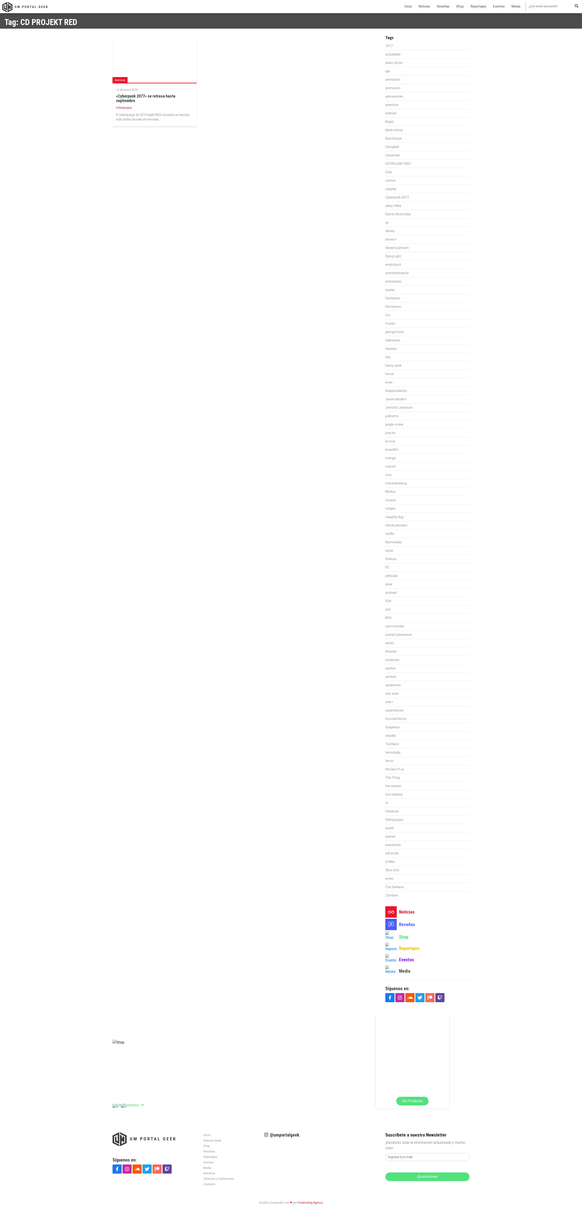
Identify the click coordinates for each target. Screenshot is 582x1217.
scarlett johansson (398, 634)
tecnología (392, 752)
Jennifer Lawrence (398, 407)
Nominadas (393, 542)
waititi (389, 828)
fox (387, 315)
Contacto (209, 1184)
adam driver (394, 63)
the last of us (394, 769)
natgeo (390, 508)
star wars (392, 693)
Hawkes (391, 349)
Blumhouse (393, 138)
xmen (389, 878)
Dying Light (393, 256)
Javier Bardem (395, 399)
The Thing (392, 777)
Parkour (391, 559)
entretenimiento (397, 273)
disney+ (390, 239)
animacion (392, 88)
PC (387, 567)
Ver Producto (301, 1101)
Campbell (392, 147)
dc (387, 222)
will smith (392, 853)
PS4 (388, 601)
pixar (388, 584)
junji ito (390, 433)
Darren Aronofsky (398, 214)
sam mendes (394, 626)
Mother (390, 491)
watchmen (393, 845)
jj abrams (392, 416)
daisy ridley (393, 206)
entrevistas (393, 281)
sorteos (390, 677)
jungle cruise (394, 424)
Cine (388, 172)
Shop (460, 6)
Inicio (408, 6)
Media (516, 6)
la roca (390, 441)
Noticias (424, 6)
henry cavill (393, 365)
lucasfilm (391, 449)
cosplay (390, 189)
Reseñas (443, 6)
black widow (394, 130)
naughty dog (394, 517)
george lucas (394, 332)
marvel (390, 466)
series (389, 643)
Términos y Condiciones (218, 1178)
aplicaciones (394, 96)
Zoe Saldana (394, 887)
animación (392, 79)
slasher (390, 668)
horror (389, 374)
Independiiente (396, 391)
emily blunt (393, 264)
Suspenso (392, 727)
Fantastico (392, 298)
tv (386, 803)
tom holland (393, 794)
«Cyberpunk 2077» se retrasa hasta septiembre (145, 98)
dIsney (390, 231)
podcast (391, 592)
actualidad (392, 54)
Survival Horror (395, 719)
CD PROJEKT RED (398, 163)
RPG (388, 618)
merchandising (396, 483)
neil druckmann (396, 525)
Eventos (499, 6)
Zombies (391, 895)
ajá (387, 71)
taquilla (390, 735)
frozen (390, 323)
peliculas (391, 576)
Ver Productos (127, 1105)
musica (390, 500)
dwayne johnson (397, 248)
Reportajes (478, 6)
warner (390, 836)
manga (390, 458)
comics (390, 180)
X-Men (390, 862)
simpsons (392, 660)
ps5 (388, 609)
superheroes (394, 710)
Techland (392, 744)
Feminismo (393, 306)
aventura (391, 105)
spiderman (393, 685)
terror (389, 761)
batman (391, 113)
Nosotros (209, 1173)
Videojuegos (124, 107)
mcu (388, 475)
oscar (389, 550)
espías (390, 290)
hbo (388, 357)
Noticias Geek (212, 1140)
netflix (389, 534)
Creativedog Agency (310, 1202)
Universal (392, 811)
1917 (389, 46)
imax (388, 382)
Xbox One (392, 870)
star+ (389, 702)
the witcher (393, 786)
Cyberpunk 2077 (397, 197)
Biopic (389, 121)
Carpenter (392, 155)
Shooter (391, 651)
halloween (392, 340)
